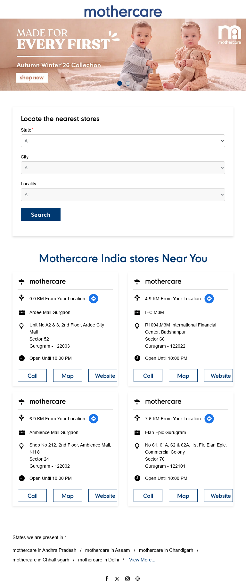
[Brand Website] (138, 578)
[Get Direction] (93, 299)
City (25, 156)
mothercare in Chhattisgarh (40, 559)
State (27, 130)
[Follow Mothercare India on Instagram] (128, 578)
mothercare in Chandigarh (166, 550)
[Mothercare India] (123, 11)
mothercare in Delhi (98, 559)
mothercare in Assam (107, 550)
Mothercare (47, 281)
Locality (28, 183)
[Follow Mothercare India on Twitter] (117, 578)
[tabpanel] (123, 55)
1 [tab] (118, 82)
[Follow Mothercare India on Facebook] (107, 578)
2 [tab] (127, 82)
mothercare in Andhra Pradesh (44, 550)
